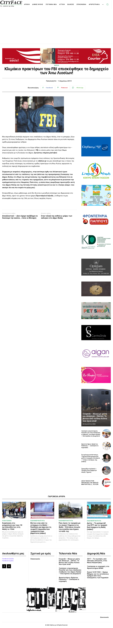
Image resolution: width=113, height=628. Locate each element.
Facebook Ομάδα (7, 561)
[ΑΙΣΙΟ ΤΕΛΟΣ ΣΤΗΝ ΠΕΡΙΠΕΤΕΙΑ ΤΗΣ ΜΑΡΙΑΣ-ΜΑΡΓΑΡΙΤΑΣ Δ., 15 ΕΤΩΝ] (106, 482)
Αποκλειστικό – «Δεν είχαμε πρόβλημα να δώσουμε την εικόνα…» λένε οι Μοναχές (20, 217)
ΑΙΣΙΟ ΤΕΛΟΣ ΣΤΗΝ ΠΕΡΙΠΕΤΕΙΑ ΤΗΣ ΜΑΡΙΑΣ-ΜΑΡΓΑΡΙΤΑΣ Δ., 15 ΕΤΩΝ (90, 482)
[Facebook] (4, 566)
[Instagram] (9, 566)
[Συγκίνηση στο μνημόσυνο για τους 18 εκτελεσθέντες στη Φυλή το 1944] (14, 510)
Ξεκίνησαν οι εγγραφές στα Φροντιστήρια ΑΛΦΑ (98, 567)
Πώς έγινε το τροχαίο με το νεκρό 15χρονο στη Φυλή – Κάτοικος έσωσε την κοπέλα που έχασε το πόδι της (69, 527)
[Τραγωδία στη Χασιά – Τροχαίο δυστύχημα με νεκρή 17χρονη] (106, 470)
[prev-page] (103, 392)
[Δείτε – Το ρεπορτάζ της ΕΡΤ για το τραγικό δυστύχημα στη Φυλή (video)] (99, 510)
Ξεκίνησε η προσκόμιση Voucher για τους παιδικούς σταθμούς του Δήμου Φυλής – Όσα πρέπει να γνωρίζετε (90, 433)
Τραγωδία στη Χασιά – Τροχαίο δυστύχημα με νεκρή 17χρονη (89, 470)
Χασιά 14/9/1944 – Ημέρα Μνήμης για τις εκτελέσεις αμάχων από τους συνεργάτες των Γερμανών (98, 575)
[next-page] (107, 392)
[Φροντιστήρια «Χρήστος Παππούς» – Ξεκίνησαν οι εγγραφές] (106, 445)
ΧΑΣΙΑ (56, 65)
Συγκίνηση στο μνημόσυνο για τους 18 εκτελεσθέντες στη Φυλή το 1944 (12, 526)
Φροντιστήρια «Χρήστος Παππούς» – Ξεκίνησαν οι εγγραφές (89, 445)
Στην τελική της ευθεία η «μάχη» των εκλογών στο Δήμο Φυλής (56, 217)
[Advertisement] (56, 24)
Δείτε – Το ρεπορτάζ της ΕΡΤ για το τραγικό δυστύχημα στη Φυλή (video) (97, 526)
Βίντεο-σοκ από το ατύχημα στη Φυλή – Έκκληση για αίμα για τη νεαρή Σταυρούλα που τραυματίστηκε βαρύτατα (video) (40, 528)
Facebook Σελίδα (8, 559)
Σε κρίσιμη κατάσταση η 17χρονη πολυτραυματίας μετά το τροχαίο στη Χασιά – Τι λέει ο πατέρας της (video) (90, 458)
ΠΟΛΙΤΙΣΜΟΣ (7, 520)
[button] (107, 4)
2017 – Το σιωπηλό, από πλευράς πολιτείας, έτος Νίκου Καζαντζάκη (97, 561)
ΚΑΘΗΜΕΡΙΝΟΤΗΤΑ (37, 520)
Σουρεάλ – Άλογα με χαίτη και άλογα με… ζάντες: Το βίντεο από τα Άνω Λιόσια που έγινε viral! (95, 417)
